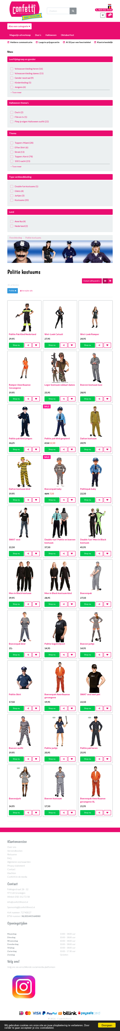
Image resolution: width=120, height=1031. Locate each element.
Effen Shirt (21, 147)
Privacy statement (16, 865)
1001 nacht (22, 161)
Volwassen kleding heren (29, 68)
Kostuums (22, 200)
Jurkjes (19, 195)
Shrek (19, 152)
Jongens (20, 87)
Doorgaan (107, 1025)
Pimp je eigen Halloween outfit (32, 121)
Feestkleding (16, 237)
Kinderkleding (23, 82)
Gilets (19, 191)
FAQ (9, 858)
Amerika (20, 221)
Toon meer (17, 92)
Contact (11, 869)
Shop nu (16, 345)
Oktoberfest (67, 35)
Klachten (11, 873)
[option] (60, 251)
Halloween (51, 35)
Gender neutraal (24, 78)
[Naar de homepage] (26, 11)
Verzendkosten (14, 850)
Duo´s (38, 35)
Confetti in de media (17, 876)
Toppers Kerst (24, 156)
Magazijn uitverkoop (20, 35)
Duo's (19, 112)
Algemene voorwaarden (19, 862)
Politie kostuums (33, 237)
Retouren (12, 854)
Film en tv (21, 117)
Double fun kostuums (26, 186)
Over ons (11, 847)
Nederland (21, 226)
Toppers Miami (24, 142)
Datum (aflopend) (91, 281)
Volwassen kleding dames (29, 73)
